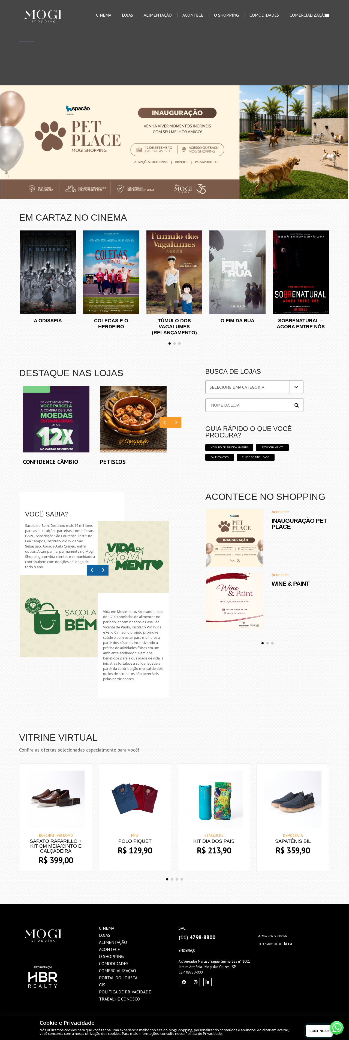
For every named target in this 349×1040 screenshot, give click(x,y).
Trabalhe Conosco (119, 999)
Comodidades (264, 15)
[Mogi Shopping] (51, 7)
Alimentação (158, 15)
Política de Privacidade (203, 1033)
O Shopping (226, 15)
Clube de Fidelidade (255, 457)
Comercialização (308, 15)
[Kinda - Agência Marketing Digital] (288, 944)
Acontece (192, 15)
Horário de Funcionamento (229, 447)
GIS (102, 984)
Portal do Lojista (118, 977)
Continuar (319, 1031)
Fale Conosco (219, 457)
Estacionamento (272, 447)
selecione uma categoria (237, 387)
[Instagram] (184, 982)
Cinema (103, 15)
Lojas (127, 15)
